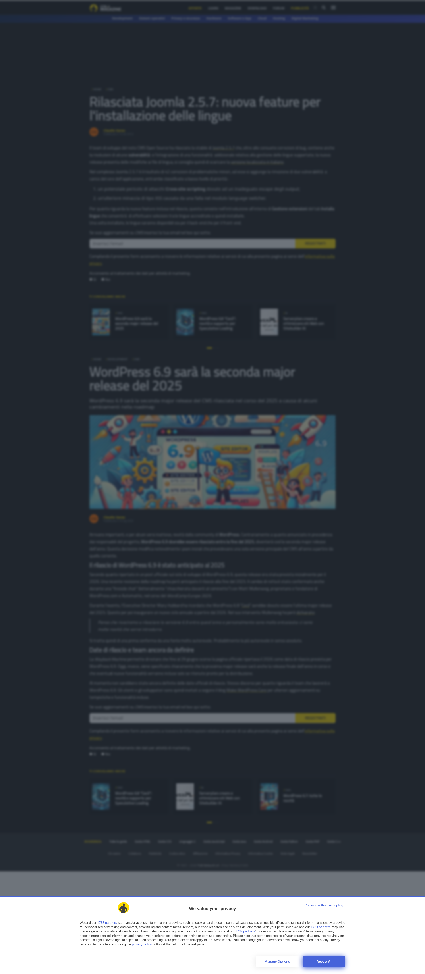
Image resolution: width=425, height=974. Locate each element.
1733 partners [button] (107, 922)
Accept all (324, 961)
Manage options (277, 961)
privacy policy (142, 944)
